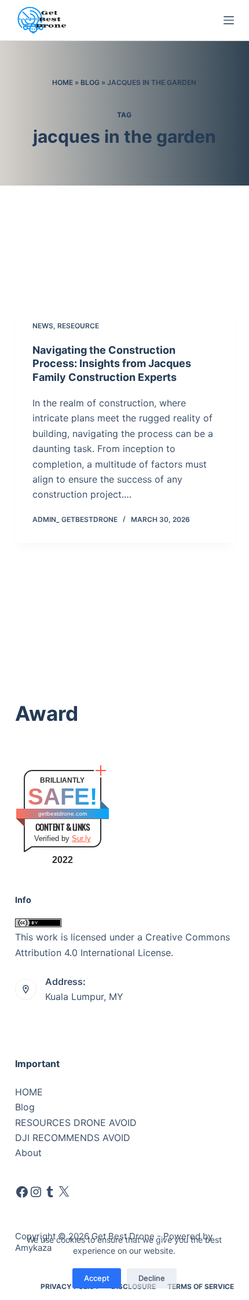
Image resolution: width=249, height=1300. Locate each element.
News (42, 325)
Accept (96, 1278)
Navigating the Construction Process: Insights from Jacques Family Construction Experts (111, 363)
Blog (90, 82)
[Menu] (229, 20)
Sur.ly (81, 838)
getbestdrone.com (62, 813)
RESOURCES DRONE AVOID (76, 1122)
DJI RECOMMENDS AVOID (72, 1137)
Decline (151, 1278)
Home (62, 82)
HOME (29, 1092)
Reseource (78, 325)
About (28, 1152)
